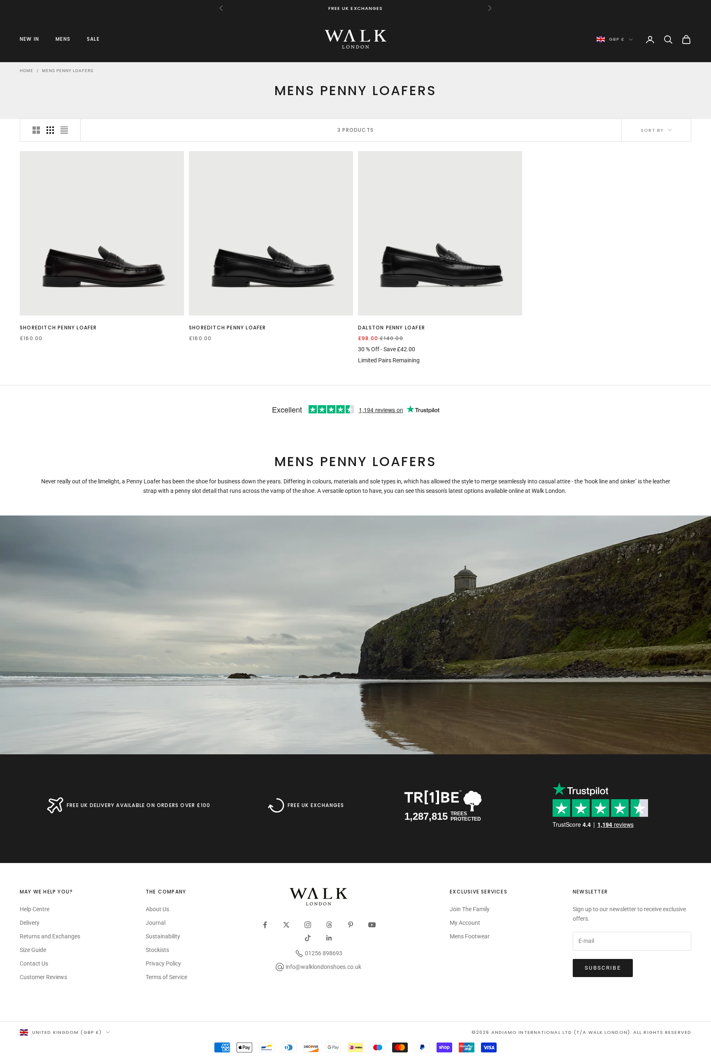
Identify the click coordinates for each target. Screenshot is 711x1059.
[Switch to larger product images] (36, 130)
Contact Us (34, 963)
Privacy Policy (163, 963)
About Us (157, 909)
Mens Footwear (470, 936)
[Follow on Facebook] (265, 925)
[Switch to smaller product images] (50, 130)
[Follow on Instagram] (308, 925)
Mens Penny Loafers (67, 70)
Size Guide (33, 950)
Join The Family (470, 909)
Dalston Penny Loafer (391, 327)
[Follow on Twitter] (286, 925)
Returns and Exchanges (50, 936)
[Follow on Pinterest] (350, 925)
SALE (93, 38)
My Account (465, 922)
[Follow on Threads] (329, 925)
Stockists (157, 950)
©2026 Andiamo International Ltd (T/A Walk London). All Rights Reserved (581, 1032)
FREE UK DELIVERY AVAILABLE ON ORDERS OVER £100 (138, 805)
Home (26, 70)
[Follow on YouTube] (372, 925)
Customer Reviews (43, 977)
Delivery (30, 922)
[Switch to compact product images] (64, 130)
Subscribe (603, 968)
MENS (63, 38)
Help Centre (34, 909)
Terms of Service (166, 977)
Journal (155, 922)
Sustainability (163, 936)
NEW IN (29, 38)
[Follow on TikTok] (308, 938)
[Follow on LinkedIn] (329, 938)
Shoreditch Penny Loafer (58, 327)
